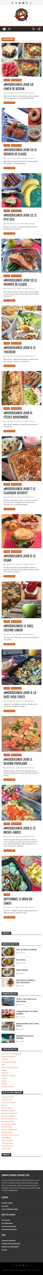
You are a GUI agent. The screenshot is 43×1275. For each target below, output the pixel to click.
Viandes (4, 1084)
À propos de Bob (7, 1203)
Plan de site (36, 1270)
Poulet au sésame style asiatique (26, 950)
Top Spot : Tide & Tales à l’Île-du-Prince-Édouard (26, 1000)
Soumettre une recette (9, 1229)
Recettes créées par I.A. (9, 1119)
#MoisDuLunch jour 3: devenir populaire (18, 761)
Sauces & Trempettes (9, 1076)
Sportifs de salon (7, 1140)
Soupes (4, 1081)
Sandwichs (5, 1073)
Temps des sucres (8, 1146)
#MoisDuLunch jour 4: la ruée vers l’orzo (20, 695)
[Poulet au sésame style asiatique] (8, 951)
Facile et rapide (7, 1108)
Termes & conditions (9, 1240)
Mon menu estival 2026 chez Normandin (25, 1037)
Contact (4, 1250)
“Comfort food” (7, 1100)
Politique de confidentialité (11, 1243)
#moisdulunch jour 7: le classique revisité (19, 491)
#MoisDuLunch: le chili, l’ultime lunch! (19, 628)
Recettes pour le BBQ (9, 1124)
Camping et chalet (8, 1097)
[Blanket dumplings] (8, 972)
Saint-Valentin (6, 1138)
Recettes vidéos (7, 1132)
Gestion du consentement (10, 1247)
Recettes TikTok (7, 1127)
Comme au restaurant (9, 1102)
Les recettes (6, 1220)
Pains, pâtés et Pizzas (9, 1062)
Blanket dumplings (22, 970)
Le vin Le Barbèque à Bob (10, 1209)
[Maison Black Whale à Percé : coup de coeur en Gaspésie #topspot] (8, 1027)
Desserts (5, 1059)
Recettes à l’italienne (8, 1116)
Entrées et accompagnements (12, 1054)
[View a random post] (38, 29)
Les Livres (5, 1206)
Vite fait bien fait (16, 80)
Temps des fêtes (7, 1143)
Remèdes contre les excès (10, 1135)
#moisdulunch (31, 93)
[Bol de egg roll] (8, 962)
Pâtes (3, 1065)
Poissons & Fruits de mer (10, 1067)
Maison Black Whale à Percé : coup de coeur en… (27, 1025)
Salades (4, 1070)
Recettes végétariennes (9, 1129)
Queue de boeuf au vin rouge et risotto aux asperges (25, 981)
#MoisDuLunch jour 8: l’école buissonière (18, 415)
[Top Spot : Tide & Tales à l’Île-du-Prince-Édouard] (8, 1002)
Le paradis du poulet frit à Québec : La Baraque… (27, 1013)
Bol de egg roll (21, 960)
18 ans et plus (6, 1148)
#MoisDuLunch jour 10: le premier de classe (20, 282)
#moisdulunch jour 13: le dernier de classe (20, 152)
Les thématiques (7, 1223)
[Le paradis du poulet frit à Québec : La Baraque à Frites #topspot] (8, 1014)
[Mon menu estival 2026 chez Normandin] (8, 1039)
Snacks (4, 1078)
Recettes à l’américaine (9, 1113)
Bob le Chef (21, 93)
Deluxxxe (4, 1105)
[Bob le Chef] (4, 29)
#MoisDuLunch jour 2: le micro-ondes (20, 830)
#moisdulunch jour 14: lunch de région (19, 87)
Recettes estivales (8, 1121)
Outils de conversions (9, 1226)
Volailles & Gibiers (7, 1086)
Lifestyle (6, 80)
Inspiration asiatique (8, 1111)
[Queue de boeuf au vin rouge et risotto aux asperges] (8, 983)
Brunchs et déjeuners (9, 1057)
